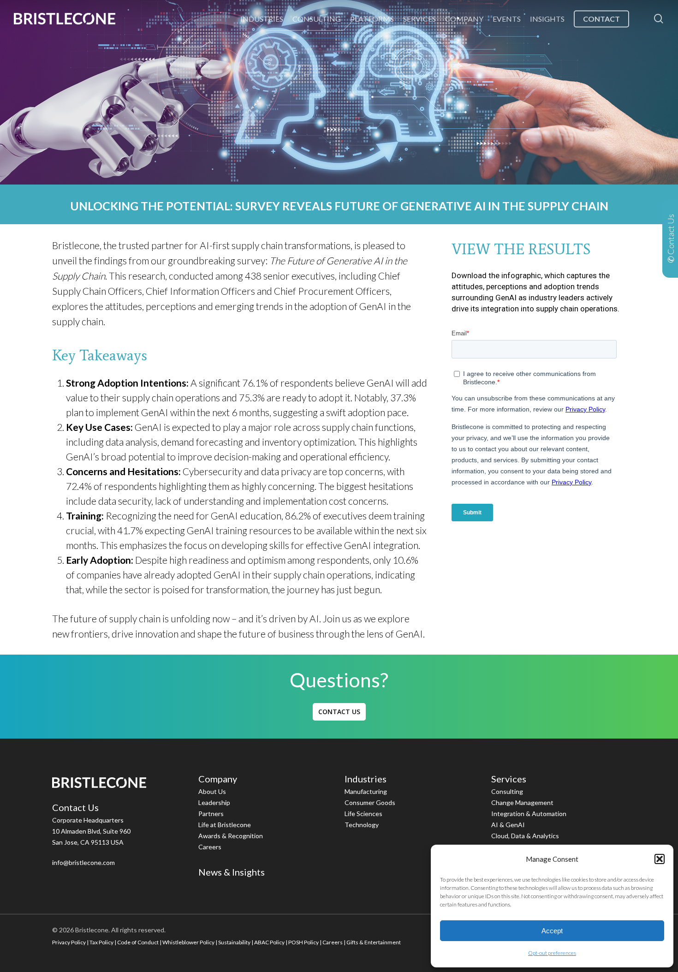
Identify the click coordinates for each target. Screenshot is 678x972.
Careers (209, 847)
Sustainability (234, 942)
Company (217, 778)
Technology (362, 825)
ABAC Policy (269, 942)
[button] (659, 859)
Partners (211, 813)
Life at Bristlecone (224, 825)
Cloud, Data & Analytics (525, 836)
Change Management (522, 802)
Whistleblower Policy (188, 942)
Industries (366, 778)
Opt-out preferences (552, 952)
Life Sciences (363, 813)
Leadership (214, 802)
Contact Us (75, 807)
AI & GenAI (508, 825)
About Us (212, 791)
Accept (552, 931)
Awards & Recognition (230, 836)
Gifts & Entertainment (373, 942)
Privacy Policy (69, 942)
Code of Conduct (138, 942)
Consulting (507, 791)
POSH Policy (303, 942)
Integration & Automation (528, 813)
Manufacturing (366, 791)
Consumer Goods (370, 802)
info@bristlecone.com (83, 862)
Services (508, 778)
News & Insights (231, 871)
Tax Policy (101, 942)
